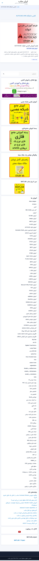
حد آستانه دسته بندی (31, 400)
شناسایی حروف (32, 446)
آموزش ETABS (32, 253)
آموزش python (33, 293)
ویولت (34, 478)
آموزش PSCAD (32, 291)
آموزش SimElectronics (31, 302)
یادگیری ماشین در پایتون (30, 486)
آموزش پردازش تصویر (31, 314)
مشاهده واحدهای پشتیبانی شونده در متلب (25, 513)
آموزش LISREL (32, 276)
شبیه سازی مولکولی (31, 443)
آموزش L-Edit (33, 270)
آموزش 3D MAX (32, 216)
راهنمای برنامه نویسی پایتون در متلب (27, 516)
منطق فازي (33, 466)
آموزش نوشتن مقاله (31, 322)
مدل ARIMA (33, 460)
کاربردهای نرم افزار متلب (30, 510)
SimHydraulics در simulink (30, 371)
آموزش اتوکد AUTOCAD (32, 48)
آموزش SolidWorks (31, 305)
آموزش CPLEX (32, 242)
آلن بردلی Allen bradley (31, 210)
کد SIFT (34, 455)
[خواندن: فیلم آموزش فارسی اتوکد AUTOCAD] (28, 33)
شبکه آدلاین (33, 429)
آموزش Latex (33, 273)
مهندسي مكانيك (32, 475)
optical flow (33, 354)
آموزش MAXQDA (32, 282)
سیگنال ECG (33, 423)
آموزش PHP (33, 288)
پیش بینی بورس (32, 386)
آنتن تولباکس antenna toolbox (29, 328)
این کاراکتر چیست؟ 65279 (30, 523)
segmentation (33, 365)
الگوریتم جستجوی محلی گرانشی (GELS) (26, 337)
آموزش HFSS (33, 265)
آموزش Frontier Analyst (30, 259)
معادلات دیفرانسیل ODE (30, 463)
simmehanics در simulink (30, 374)
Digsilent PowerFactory (30, 345)
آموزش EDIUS (33, 244)
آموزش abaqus (32, 218)
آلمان (35, 207)
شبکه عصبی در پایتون (31, 435)
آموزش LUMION (32, 279)
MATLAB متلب (32, 351)
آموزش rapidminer (32, 296)
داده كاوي (34, 406)
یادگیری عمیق (33, 483)
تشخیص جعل (33, 391)
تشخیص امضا (33, 388)
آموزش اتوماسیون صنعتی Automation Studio (25, 230)
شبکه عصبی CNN (32, 432)
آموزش (34, 213)
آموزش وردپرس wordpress (30, 325)
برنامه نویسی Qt (32, 380)
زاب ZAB (34, 420)
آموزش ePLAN (33, 250)
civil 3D (34, 342)
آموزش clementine (32, 239)
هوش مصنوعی (32, 481)
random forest (33, 363)
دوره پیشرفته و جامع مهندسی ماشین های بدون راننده (22, 518)
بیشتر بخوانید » (34, 60)
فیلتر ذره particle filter (31, 452)
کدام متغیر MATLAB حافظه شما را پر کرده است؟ (24, 500)
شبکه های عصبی (32, 437)
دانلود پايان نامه (32, 411)
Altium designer (32, 201)
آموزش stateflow (32, 311)
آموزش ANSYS (32, 221)
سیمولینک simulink (32, 426)
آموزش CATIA (33, 236)
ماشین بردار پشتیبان (31, 458)
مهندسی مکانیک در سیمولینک (29, 472)
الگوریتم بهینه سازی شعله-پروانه (29, 331)
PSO (35, 360)
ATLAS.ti (34, 204)
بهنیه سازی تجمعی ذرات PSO (29, 383)
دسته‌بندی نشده (32, 417)
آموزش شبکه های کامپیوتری (29, 316)
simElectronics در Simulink (30, 368)
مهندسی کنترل (33, 469)
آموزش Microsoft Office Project (28, 285)
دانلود (35, 409)
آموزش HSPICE (32, 267)
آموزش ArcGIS (32, 224)
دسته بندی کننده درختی (30, 414)
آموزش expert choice (31, 256)
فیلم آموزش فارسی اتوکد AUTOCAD (26, 46)
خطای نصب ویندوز (32, 521)
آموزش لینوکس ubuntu (31, 319)
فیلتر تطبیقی (33, 449)
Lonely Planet (33, 348)
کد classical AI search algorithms (28, 508)
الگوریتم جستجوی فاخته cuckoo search (27, 334)
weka (35, 377)
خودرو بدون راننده (32, 403)
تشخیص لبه (33, 394)
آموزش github (33, 262)
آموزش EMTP (33, 247)
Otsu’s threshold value (31, 357)
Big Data (34, 339)
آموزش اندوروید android (30, 233)
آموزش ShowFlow (32, 299)
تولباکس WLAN (32, 397)
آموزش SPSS (33, 308)
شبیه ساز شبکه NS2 (31, 440)
